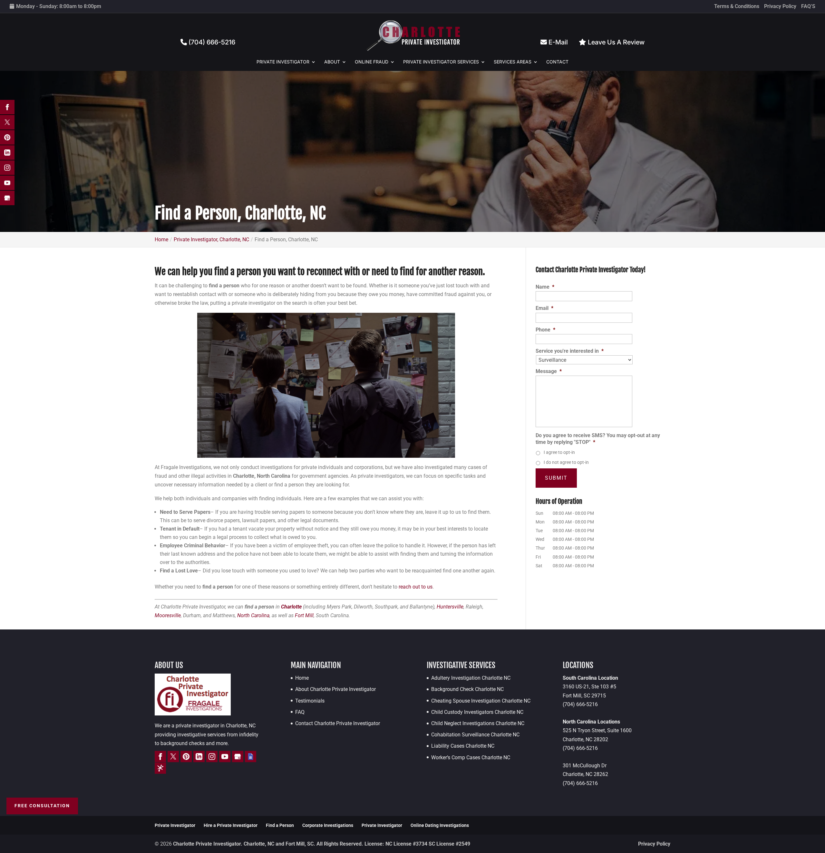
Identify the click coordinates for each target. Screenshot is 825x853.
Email (544, 308)
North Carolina (253, 615)
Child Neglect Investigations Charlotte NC (477, 723)
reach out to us (415, 587)
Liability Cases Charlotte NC (462, 746)
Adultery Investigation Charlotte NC (470, 678)
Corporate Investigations (327, 825)
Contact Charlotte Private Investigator (337, 723)
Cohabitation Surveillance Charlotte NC (475, 735)
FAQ (300, 712)
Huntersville (450, 607)
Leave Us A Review (615, 42)
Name (545, 287)
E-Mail (557, 42)
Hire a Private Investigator (230, 825)
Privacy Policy (780, 6)
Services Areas (512, 62)
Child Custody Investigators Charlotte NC (477, 712)
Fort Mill (304, 615)
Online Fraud (371, 62)
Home (302, 678)
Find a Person (280, 825)
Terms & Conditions (736, 6)
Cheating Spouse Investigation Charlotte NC (480, 701)
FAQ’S (808, 6)
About (332, 62)
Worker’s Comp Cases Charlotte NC (470, 757)
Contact (557, 62)
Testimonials (310, 701)
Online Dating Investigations (440, 825)
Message (549, 371)
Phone (545, 330)
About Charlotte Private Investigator (335, 689)
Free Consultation (42, 805)
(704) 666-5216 (211, 42)
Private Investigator (283, 62)
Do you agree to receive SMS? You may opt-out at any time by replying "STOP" (598, 438)
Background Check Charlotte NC (467, 689)
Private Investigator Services (441, 62)
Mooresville (168, 615)
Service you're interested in (570, 351)
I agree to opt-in (559, 452)
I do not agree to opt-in (566, 462)
